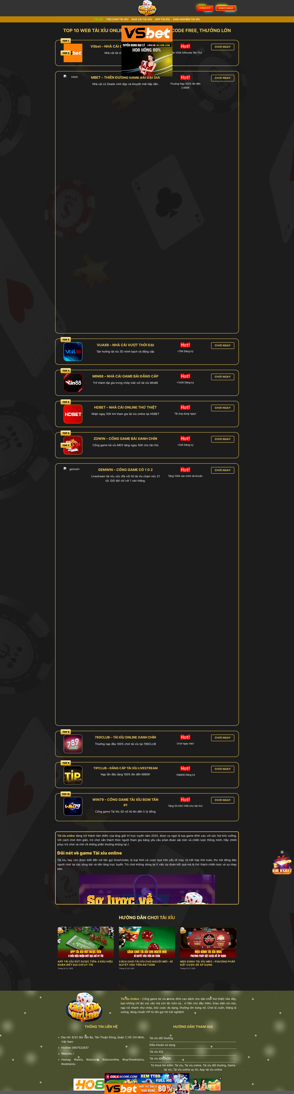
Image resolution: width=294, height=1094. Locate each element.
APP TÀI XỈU (162, 19)
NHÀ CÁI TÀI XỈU (142, 19)
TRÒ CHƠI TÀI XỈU (117, 19)
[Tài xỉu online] (147, 8)
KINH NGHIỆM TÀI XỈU (186, 19)
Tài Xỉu (98, 19)
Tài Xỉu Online (130, 999)
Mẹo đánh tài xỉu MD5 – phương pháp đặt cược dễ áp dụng (207, 963)
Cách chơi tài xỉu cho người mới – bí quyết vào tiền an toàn (146, 963)
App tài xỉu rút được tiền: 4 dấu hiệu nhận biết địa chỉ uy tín (85, 963)
